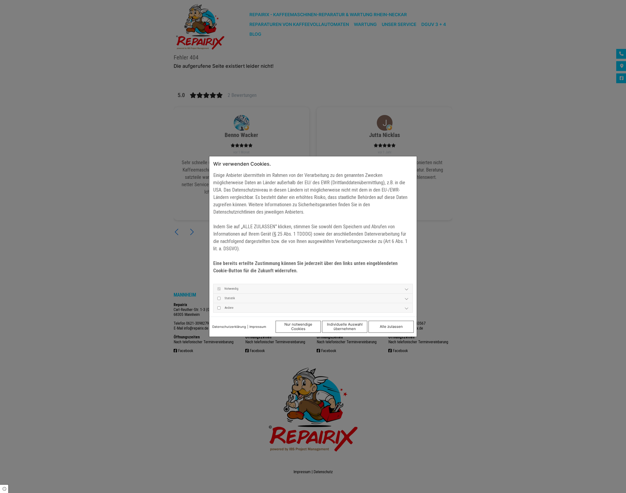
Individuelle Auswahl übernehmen (345, 326)
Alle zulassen (391, 326)
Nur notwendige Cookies (298, 326)
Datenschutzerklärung (229, 327)
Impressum (257, 327)
